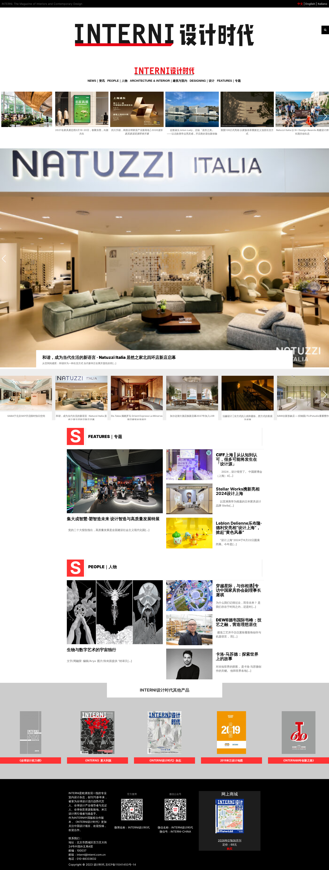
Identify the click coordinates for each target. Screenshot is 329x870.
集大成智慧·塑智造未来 (113, 518)
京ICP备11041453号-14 (120, 864)
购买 (229, 848)
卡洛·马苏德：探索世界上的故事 (237, 656)
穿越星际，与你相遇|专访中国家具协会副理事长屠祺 (238, 590)
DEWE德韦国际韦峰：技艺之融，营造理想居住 (238, 622)
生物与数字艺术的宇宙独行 (91, 649)
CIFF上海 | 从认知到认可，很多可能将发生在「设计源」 (236, 459)
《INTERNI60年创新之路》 (164, 760)
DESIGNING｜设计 (202, 80)
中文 (300, 3)
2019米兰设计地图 (97, 760)
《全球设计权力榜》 (231, 760)
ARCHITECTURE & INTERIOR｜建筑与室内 (158, 80)
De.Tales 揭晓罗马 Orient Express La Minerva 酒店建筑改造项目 (104, 357)
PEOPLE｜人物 (117, 80)
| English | (310, 3)
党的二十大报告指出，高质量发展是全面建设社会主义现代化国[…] (108, 530)
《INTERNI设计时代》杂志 (30, 760)
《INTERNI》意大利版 (298, 760)
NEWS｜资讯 (96, 80)
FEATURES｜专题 (229, 80)
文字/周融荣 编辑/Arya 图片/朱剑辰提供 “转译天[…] (99, 661)
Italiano (322, 3)
